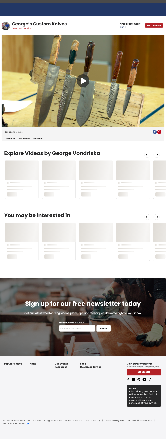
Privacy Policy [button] (93, 420)
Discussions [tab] (24, 138)
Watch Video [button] (154, 25)
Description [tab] (10, 138)
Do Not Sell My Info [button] (114, 420)
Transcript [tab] (38, 138)
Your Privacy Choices (14, 423)
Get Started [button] (144, 372)
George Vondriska (22, 28)
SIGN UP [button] (104, 328)
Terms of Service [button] (73, 420)
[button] (130, 25)
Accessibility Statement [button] (140, 420)
